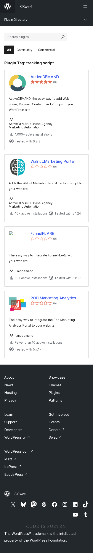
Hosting (10, 392)
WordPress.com (19, 451)
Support (10, 422)
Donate (57, 430)
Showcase (57, 377)
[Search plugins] (63, 37)
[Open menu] (86, 6)
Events (54, 422)
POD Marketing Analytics (53, 298)
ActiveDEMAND (44, 76)
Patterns (55, 400)
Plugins (54, 392)
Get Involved (59, 414)
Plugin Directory (15, 19)
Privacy (10, 400)
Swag (55, 437)
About (9, 377)
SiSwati (20, 494)
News (8, 385)
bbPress (13, 467)
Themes (55, 385)
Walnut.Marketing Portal (52, 161)
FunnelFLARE (42, 233)
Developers (13, 430)
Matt (10, 459)
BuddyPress (16, 474)
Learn (8, 414)
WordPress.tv (17, 437)
